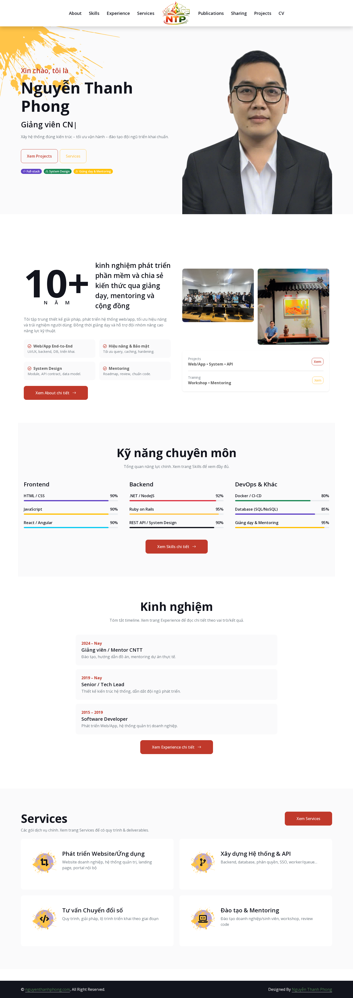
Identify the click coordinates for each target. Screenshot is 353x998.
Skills (94, 13)
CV (281, 13)
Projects (262, 13)
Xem (317, 361)
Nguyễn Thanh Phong (312, 989)
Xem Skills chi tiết (173, 546)
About (75, 13)
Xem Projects (39, 156)
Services (145, 13)
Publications (211, 13)
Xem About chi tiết (53, 393)
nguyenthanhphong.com (47, 989)
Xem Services (308, 818)
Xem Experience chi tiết (173, 747)
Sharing (239, 13)
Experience (118, 13)
